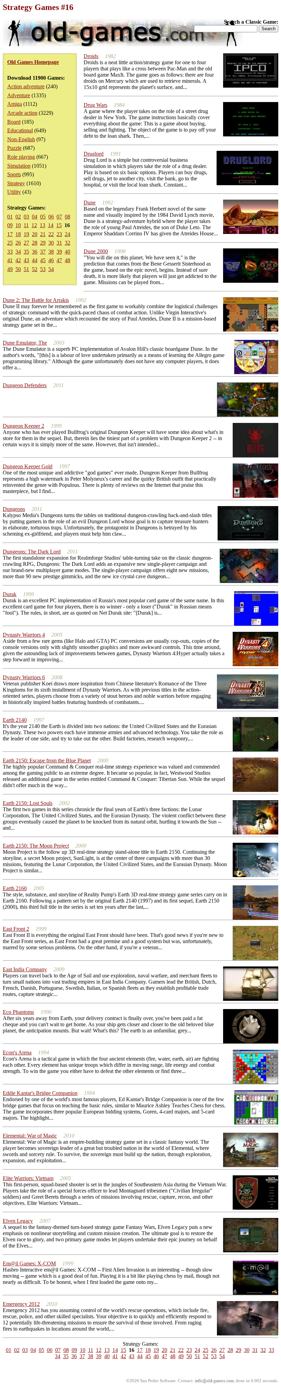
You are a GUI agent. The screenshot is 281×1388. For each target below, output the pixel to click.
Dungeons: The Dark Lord (32, 552)
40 (67, 252)
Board (14, 122)
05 (43, 217)
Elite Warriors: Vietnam (28, 1178)
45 (43, 260)
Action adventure (26, 86)
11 (26, 225)
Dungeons (14, 509)
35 (26, 252)
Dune (90, 202)
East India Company (25, 969)
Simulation (18, 166)
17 (10, 234)
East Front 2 (16, 929)
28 (34, 243)
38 (51, 252)
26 (18, 243)
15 (59, 225)
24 (67, 234)
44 (34, 260)
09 (10, 225)
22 (51, 234)
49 (10, 269)
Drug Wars (95, 105)
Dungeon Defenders (25, 385)
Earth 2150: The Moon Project (36, 846)
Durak (9, 594)
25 (10, 243)
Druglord (93, 154)
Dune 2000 (96, 251)
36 (34, 252)
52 (34, 269)
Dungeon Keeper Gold (27, 466)
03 (26, 217)
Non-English (21, 139)
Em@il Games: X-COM (29, 1263)
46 (51, 260)
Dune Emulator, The (25, 343)
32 (67, 243)
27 (26, 243)
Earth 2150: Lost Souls (27, 803)
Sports (14, 174)
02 (18, 217)
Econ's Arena (17, 1052)
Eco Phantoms (18, 1012)
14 (50, 225)
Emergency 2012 (21, 1304)
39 (59, 252)
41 (10, 260)
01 (10, 217)
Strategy (16, 183)
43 (26, 260)
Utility (14, 192)
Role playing (21, 157)
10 (18, 225)
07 (59, 217)
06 (51, 217)
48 (67, 260)
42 (18, 260)
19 (26, 234)
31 (59, 243)
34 (18, 252)
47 (59, 260)
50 (18, 269)
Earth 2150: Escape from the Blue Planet (47, 760)
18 (18, 234)
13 (42, 225)
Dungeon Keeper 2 (23, 426)
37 (43, 252)
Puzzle (14, 148)
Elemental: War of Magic (30, 1136)
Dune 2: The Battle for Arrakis (36, 300)
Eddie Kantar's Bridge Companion (40, 1093)
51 (26, 269)
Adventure (18, 95)
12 (34, 225)
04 (34, 217)
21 (43, 234)
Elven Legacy (18, 1221)
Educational (20, 130)
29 (43, 243)
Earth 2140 (15, 720)
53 (43, 269)
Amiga (14, 104)
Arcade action (22, 113)
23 (59, 234)
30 (51, 243)
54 (51, 269)
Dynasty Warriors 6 (24, 677)
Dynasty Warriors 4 (24, 635)
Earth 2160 (15, 888)
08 (67, 217)
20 (34, 234)
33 (10, 252)
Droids (91, 56)
